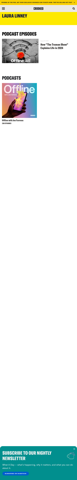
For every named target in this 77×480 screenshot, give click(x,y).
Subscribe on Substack (15, 473)
